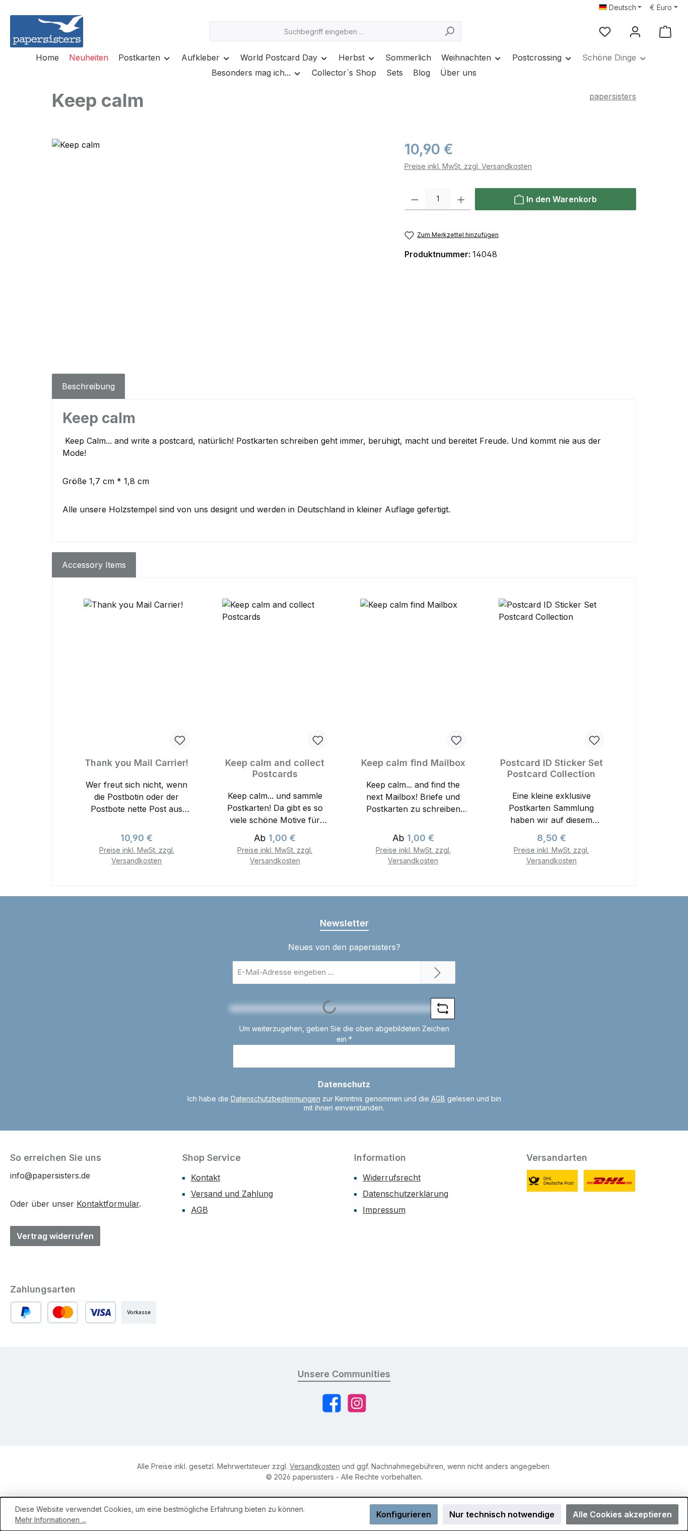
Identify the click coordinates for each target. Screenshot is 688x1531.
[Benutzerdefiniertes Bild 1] (552, 1180)
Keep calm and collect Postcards (274, 768)
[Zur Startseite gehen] (46, 31)
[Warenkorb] (665, 31)
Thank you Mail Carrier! (136, 762)
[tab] (88, 386)
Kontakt (205, 1177)
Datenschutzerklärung (405, 1194)
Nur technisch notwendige (502, 1514)
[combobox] (324, 31)
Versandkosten (315, 1466)
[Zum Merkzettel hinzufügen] (180, 740)
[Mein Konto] (635, 31)
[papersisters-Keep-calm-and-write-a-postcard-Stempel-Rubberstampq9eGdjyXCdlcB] (218, 247)
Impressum (384, 1210)
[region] (218, 247)
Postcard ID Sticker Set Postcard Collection (551, 768)
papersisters (612, 96)
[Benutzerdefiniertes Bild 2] (609, 1180)
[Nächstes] (614, 732)
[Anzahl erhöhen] (461, 199)
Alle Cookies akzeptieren (622, 1514)
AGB (438, 1098)
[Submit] (437, 972)
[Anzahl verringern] (414, 199)
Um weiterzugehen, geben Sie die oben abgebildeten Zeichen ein (344, 1033)
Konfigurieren (403, 1514)
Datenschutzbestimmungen (275, 1098)
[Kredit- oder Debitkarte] (81, 1312)
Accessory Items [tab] (94, 565)
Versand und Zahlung (232, 1194)
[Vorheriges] (73, 732)
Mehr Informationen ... (50, 1519)
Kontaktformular (108, 1204)
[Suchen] (449, 31)
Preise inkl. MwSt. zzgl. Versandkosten (468, 166)
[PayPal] (26, 1312)
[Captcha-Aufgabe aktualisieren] (443, 1008)
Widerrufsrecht (392, 1177)
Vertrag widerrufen (55, 1236)
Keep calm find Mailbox (413, 762)
